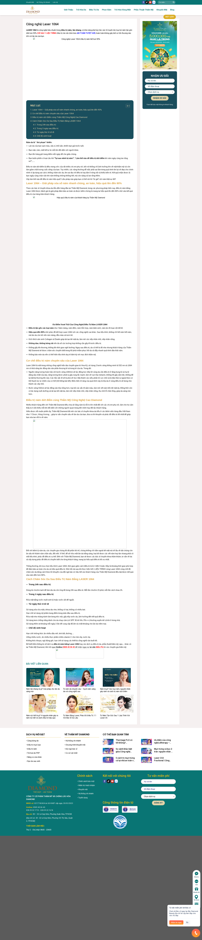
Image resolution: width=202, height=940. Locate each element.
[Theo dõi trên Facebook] (143, 2)
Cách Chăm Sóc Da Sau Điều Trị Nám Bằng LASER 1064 (56, 121)
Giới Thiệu (68, 10)
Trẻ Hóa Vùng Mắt (122, 10)
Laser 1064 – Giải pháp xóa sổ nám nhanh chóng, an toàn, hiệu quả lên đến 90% (67, 110)
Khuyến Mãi (30, 2)
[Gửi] (173, 2)
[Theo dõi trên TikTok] (147, 2)
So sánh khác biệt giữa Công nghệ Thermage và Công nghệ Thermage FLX (125, 750)
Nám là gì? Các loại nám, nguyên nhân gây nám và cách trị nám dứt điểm (115, 690)
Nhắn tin (196, 877)
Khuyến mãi (196, 892)
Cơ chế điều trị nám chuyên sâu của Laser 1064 (53, 113)
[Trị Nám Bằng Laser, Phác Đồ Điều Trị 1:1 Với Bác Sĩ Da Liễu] (80, 703)
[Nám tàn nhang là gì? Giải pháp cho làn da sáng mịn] (43, 677)
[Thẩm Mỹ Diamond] (40, 10)
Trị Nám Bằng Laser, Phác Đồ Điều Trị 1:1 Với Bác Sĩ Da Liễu (79, 716)
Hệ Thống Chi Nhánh (43, 2)
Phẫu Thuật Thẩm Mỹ (143, 10)
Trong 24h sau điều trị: (47, 125)
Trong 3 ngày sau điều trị (47, 128)
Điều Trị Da (94, 10)
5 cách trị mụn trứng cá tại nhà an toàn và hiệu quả (125, 759)
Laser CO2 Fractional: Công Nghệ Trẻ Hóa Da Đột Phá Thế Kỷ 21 (163, 759)
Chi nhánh (196, 900)
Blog (172, 10)
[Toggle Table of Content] (126, 106)
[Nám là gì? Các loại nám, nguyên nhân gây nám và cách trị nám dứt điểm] (116, 677)
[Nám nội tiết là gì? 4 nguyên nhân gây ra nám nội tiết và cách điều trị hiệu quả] (43, 703)
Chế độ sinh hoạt (44, 136)
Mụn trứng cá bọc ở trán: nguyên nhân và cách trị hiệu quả (163, 750)
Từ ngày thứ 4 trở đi (45, 132)
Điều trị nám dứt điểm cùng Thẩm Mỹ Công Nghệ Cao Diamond (59, 117)
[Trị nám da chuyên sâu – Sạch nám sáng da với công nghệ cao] (80, 677)
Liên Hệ (55, 2)
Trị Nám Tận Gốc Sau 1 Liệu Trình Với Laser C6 (115, 716)
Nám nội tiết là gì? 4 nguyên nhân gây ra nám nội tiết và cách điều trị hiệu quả (42, 716)
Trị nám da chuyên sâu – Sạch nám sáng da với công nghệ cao (79, 690)
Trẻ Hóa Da (81, 10)
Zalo (196, 884)
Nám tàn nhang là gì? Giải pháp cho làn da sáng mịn (43, 690)
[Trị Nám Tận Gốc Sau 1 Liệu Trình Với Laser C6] (116, 703)
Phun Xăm (106, 10)
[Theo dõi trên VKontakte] (154, 2)
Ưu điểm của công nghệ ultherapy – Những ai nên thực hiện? (162, 741)
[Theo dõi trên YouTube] (150, 2)
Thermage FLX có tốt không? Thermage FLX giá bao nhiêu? (124, 741)
